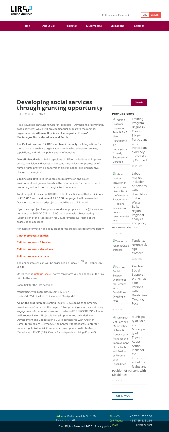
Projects (71, 26)
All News (123, 396)
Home (26, 26)
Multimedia (93, 26)
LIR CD (24, 114)
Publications (116, 26)
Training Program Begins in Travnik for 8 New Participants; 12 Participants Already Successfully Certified (139, 139)
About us (48, 26)
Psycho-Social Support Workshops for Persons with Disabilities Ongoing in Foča (139, 285)
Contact (139, 26)
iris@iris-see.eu (43, 274)
